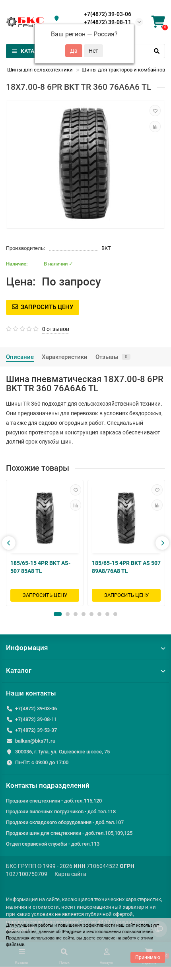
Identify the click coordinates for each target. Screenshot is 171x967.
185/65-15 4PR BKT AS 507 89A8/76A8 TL (126, 567)
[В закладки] (155, 110)
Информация (27, 648)
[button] (58, 614)
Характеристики (64, 357)
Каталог (18, 670)
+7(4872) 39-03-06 (107, 14)
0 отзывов (55, 329)
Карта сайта (70, 874)
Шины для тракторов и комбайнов (123, 70)
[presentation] (9, 543)
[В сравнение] (155, 126)
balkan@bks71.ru (35, 741)
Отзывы (111, 357)
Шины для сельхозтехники (40, 70)
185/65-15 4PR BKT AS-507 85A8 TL (40, 567)
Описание (20, 357)
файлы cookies (21, 931)
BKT (106, 248)
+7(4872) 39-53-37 (36, 730)
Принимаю (147, 957)
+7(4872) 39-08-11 (107, 22)
